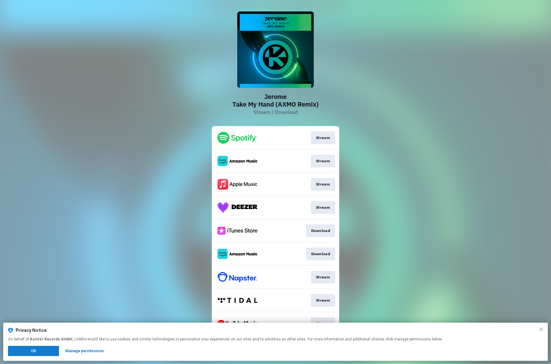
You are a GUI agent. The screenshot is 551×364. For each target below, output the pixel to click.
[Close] (541, 329)
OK (33, 351)
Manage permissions (84, 351)
